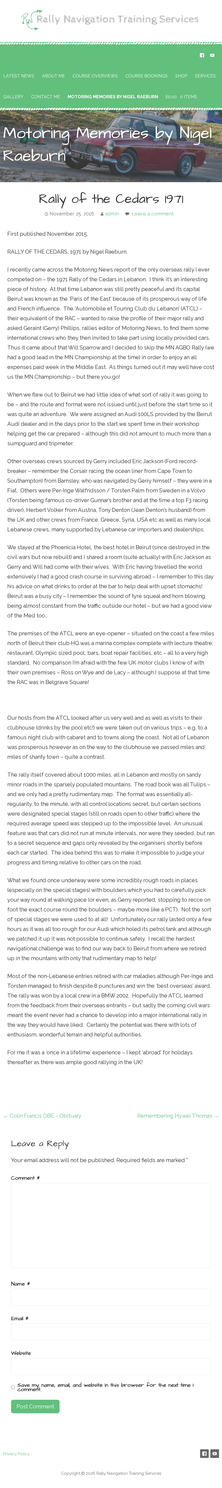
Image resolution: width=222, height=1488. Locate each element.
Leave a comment (153, 214)
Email (19, 1318)
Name (20, 1284)
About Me (53, 76)
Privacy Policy (16, 1453)
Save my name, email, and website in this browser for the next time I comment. (105, 1387)
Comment (25, 1178)
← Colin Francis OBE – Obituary (42, 1116)
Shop (181, 76)
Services (205, 76)
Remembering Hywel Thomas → (178, 1116)
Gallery (13, 96)
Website (21, 1353)
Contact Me (45, 96)
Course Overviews (95, 76)
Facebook (202, 55)
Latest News (18, 76)
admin (112, 214)
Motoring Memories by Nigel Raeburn (113, 96)
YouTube (212, 55)
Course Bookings (146, 76)
